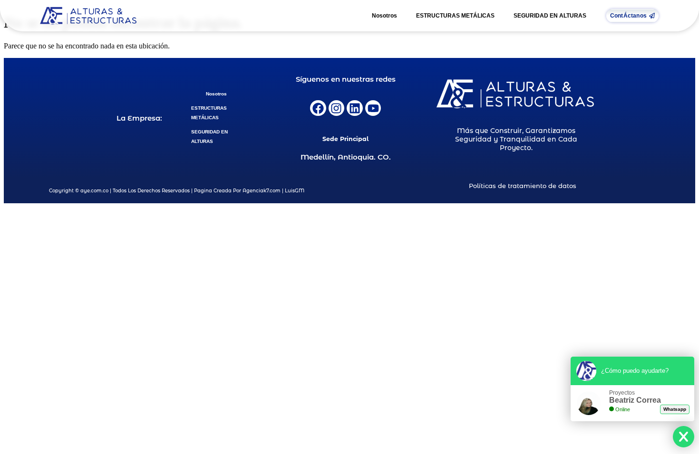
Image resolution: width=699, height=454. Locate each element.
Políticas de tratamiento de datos (522, 185)
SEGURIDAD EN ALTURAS (550, 15)
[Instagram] (337, 108)
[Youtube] (373, 108)
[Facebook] (318, 108)
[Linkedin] (355, 108)
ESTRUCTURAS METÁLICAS (455, 15)
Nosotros (384, 15)
